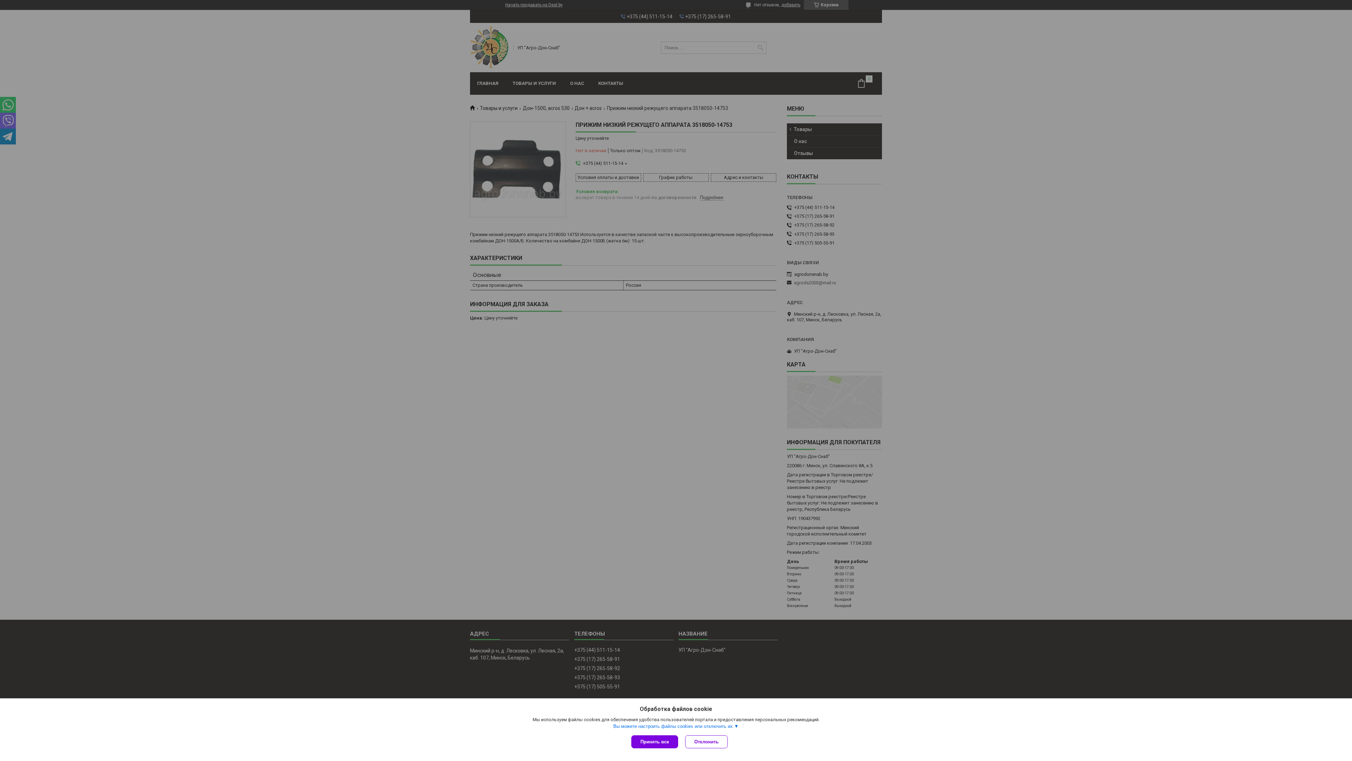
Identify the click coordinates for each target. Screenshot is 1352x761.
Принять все (654, 741)
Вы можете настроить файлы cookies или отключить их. (673, 726)
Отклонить (706, 741)
